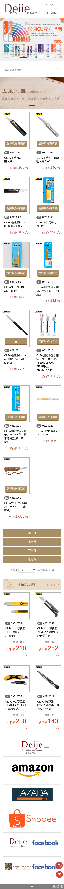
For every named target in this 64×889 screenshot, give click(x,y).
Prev (6, 39)
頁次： (14, 569)
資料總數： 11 (46, 569)
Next (57, 39)
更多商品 (51, 585)
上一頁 (32, 541)
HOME (17, 7)
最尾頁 (32, 559)
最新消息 (32, 13)
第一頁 (32, 532)
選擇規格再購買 (16, 143)
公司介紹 (12, 13)
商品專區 (52, 13)
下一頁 (32, 550)
